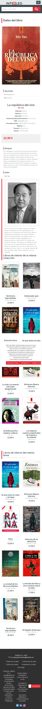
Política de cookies (12, 664)
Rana (10, 539)
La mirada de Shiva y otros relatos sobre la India (31, 586)
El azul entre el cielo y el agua (31, 342)
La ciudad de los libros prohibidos (10, 585)
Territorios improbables (10, 297)
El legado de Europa (31, 630)
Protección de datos (12, 661)
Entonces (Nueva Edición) (31, 385)
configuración (25, 363)
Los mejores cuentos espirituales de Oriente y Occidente (31, 434)
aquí (30, 359)
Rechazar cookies (12, 363)
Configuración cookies (28, 664)
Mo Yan (7, 176)
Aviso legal (21, 667)
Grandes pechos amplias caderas (10, 432)
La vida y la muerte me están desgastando (10, 387)
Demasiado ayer (31, 296)
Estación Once (10, 340)
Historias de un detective (31, 540)
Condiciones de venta (29, 661)
